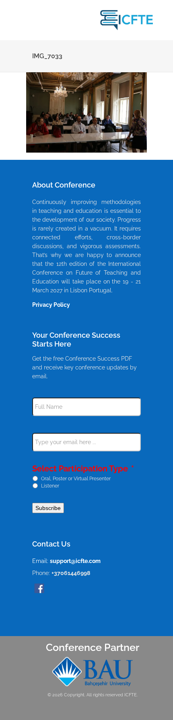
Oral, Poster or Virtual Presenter (76, 478)
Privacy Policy (51, 305)
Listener (50, 485)
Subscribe (48, 508)
